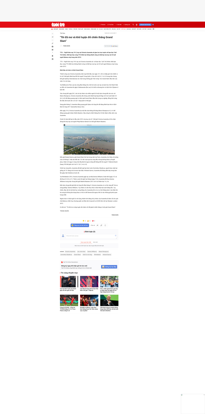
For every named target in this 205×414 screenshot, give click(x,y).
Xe (97, 29)
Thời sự (70, 29)
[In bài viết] (52, 59)
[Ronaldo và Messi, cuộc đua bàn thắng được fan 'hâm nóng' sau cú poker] (89, 300)
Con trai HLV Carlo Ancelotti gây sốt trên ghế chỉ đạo (68, 289)
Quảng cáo (127, 24)
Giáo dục (129, 29)
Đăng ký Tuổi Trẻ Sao (145, 24)
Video (66, 29)
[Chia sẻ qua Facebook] (97, 225)
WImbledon (97, 254)
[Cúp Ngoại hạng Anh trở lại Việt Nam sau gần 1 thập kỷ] (89, 281)
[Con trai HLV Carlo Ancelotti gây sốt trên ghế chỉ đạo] (69, 281)
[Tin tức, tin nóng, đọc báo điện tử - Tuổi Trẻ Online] (58, 24)
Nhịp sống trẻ (107, 29)
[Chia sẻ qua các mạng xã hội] (105, 225)
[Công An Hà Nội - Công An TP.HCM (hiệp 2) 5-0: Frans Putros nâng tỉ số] (69, 300)
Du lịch (101, 29)
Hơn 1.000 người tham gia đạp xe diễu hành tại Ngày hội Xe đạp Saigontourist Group (109, 290)
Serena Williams (92, 251)
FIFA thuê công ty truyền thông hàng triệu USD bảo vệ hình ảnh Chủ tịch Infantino (109, 309)
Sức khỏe (139, 29)
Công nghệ (93, 29)
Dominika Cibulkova (66, 254)
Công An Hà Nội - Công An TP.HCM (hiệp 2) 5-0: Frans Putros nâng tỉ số (68, 309)
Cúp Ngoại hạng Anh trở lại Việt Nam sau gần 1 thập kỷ (89, 289)
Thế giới (75, 29)
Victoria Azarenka (70, 251)
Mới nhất (56, 29)
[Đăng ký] (109, 266)
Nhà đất (134, 29)
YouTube (111, 24)
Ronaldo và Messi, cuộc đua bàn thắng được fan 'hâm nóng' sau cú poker (89, 309)
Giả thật (144, 29)
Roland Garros (107, 254)
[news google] (111, 46)
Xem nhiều (61, 29)
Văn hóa (114, 29)
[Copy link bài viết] (101, 225)
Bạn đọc (150, 29)
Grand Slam (77, 254)
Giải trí (118, 29)
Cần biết (119, 24)
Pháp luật (80, 29)
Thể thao (123, 29)
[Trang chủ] (52, 29)
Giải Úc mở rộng (87, 254)
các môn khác (81, 251)
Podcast (103, 24)
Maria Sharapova (103, 251)
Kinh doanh (87, 29)
